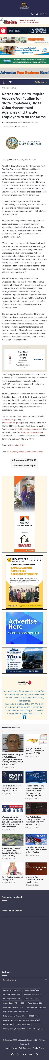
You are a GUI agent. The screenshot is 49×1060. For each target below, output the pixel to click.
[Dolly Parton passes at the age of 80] (12, 868)
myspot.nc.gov (10, 419)
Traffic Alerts (38, 1048)
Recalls (7, 1024)
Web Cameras (25, 1048)
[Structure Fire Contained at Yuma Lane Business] (36, 868)
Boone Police (31, 999)
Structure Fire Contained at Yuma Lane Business (34, 879)
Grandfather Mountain (36, 1007)
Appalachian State (11, 990)
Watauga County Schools (14, 1029)
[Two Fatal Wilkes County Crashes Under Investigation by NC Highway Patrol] (36, 808)
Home (6, 88)
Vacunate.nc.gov (11, 422)
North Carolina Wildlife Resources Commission (21, 1020)
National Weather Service (14, 1016)
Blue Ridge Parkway (12, 999)
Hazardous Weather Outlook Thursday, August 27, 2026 (11, 788)
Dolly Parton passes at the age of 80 (12, 878)
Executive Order (17, 445)
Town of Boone (23, 1024)
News (13, 88)
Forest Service (35, 1003)
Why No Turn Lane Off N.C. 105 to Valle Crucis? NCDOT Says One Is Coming (11, 852)
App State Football (11, 994)
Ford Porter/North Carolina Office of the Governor (21, 123)
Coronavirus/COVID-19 (24, 460)
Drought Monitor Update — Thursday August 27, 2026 (35, 750)
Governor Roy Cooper (25, 465)
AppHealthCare (31, 990)
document (38, 451)
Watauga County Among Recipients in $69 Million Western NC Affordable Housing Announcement (12, 822)
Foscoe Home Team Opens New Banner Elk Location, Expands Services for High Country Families (35, 791)
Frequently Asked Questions (21, 451)
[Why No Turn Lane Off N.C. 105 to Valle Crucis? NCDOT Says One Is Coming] (12, 840)
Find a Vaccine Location (31, 432)
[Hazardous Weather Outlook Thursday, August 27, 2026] (12, 777)
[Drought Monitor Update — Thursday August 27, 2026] (36, 740)
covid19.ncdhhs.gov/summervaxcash (26, 429)
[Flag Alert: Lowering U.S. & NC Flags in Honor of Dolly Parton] (36, 839)
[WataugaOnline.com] (24, 5)
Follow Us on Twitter (12, 910)
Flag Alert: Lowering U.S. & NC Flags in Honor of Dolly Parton (36, 849)
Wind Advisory (36, 1029)
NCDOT (33, 1016)
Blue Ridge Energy (32, 994)
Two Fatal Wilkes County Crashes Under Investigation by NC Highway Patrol (36, 821)
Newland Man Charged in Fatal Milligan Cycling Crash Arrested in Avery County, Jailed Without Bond (12, 759)
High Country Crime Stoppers (15, 1012)
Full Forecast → (41, 82)
